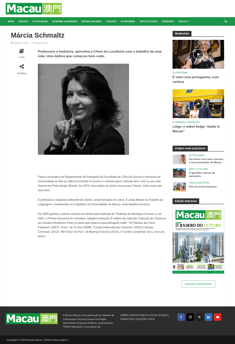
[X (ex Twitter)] (199, 317)
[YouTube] (217, 317)
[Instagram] (190, 317)
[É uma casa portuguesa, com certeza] (198, 54)
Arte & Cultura (149, 21)
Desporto (168, 21)
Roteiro (204, 183)
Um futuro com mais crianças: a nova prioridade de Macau (206, 161)
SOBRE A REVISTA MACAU (134, 315)
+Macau (182, 21)
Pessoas (111, 21)
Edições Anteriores (198, 284)
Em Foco (23, 21)
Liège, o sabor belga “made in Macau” (196, 129)
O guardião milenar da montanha (202, 174)
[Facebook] (181, 317)
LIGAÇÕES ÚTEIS (145, 319)
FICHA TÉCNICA (159, 315)
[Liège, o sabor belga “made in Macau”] (198, 103)
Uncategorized (39, 42)
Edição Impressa (186, 201)
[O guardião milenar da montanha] (179, 172)
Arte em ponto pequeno (203, 186)
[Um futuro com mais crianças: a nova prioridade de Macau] (179, 159)
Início (11, 21)
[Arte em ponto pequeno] (179, 186)
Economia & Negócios (64, 21)
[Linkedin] (208, 317)
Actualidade (40, 21)
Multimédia (182, 33)
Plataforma (128, 21)
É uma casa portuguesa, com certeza (196, 79)
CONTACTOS (127, 319)
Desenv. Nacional (92, 21)
